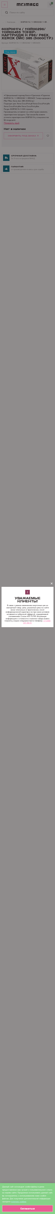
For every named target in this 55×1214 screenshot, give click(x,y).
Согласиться (27, 1208)
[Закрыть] (51, 583)
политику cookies (18, 1201)
